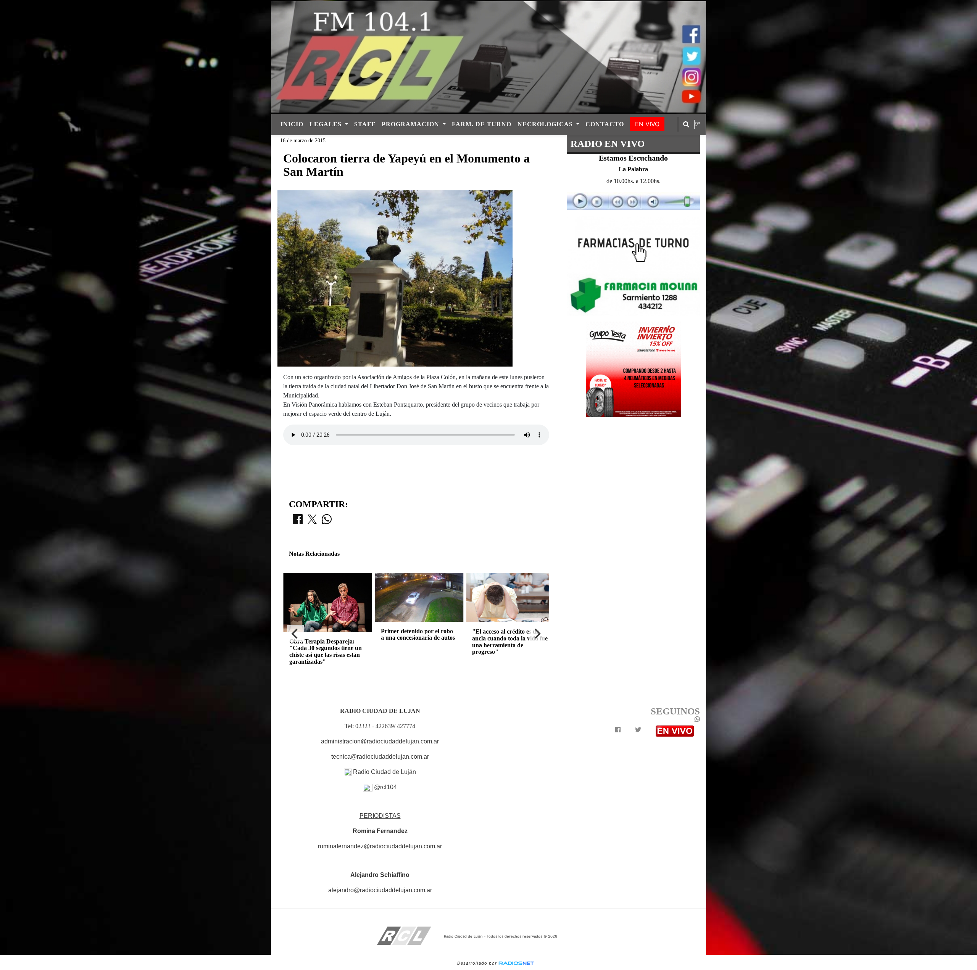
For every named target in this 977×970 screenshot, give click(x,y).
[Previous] (295, 633)
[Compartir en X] (312, 521)
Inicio (292, 124)
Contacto (604, 124)
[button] (686, 124)
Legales (326, 124)
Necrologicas (546, 124)
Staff (365, 124)
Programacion (411, 124)
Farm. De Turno (481, 124)
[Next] (537, 633)
